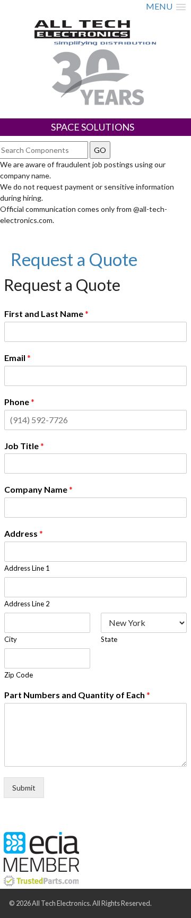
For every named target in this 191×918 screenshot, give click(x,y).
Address (23, 533)
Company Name (38, 489)
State (109, 639)
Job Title (24, 446)
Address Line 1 (27, 568)
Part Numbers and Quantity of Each (77, 695)
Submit (24, 787)
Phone (19, 402)
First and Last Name (46, 313)
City (10, 639)
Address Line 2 (27, 603)
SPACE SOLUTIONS (92, 127)
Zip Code (18, 675)
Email (17, 358)
